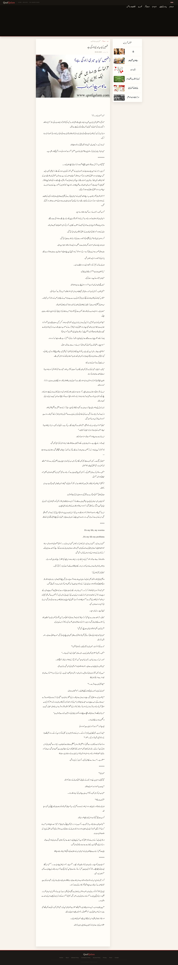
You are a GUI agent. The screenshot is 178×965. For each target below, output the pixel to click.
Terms (110, 957)
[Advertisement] (89, 22)
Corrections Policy (85, 957)
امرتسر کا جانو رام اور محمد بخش (133, 97)
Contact (117, 957)
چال (133, 51)
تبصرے (140, 6)
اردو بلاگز (147, 6)
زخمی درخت (133, 70)
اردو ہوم (171, 6)
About (67, 957)
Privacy (105, 957)
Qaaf (9, 2)
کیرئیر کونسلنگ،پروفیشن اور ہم (133, 79)
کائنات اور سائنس (131, 6)
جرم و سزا (154, 6)
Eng (172, 2)
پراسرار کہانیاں (163, 6)
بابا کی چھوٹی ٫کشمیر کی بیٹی (133, 88)
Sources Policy (96, 957)
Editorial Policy (75, 957)
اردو (107, 41)
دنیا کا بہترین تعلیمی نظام (133, 60)
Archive (61, 957)
